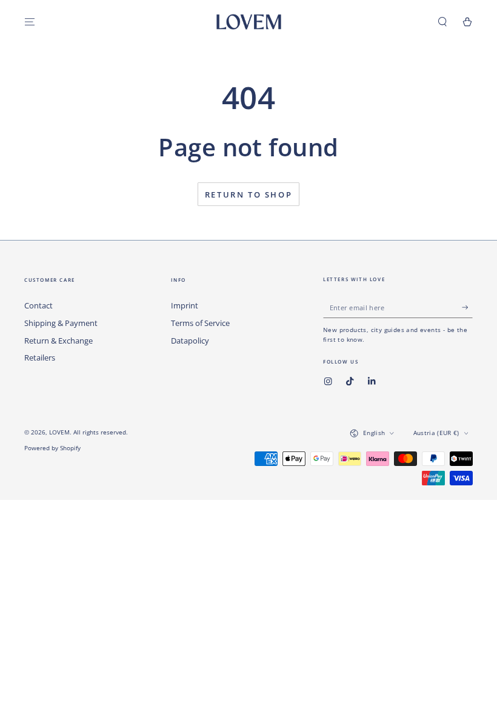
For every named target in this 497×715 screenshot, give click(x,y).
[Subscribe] (467, 307)
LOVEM (59, 432)
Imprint (184, 305)
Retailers (39, 357)
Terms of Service (200, 323)
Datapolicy (190, 340)
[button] (442, 21)
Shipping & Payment (61, 323)
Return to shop (248, 194)
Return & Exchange (58, 340)
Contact (38, 305)
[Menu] (29, 21)
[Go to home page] (248, 22)
